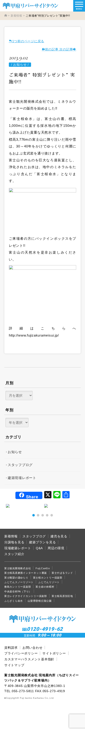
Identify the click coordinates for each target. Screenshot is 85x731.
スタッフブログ (20, 465)
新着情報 (11, 536)
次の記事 (65, 49)
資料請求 (11, 647)
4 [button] (47, 515)
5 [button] (51, 515)
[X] (47, 495)
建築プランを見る (42, 542)
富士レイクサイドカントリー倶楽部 (25, 596)
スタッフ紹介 (14, 554)
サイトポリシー (54, 653)
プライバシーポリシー (21, 653)
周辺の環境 (56, 548)
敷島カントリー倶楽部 (17, 586)
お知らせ (15, 452)
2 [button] (38, 515)
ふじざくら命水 (13, 600)
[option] (23, 506)
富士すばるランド (62, 572)
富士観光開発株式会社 (17, 568)
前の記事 (51, 49)
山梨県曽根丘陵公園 (40, 600)
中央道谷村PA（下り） (18, 591)
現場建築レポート (17, 548)
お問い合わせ (32, 647)
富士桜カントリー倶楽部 (47, 577)
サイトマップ (14, 665)
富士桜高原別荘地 (62, 596)
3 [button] (42, 515)
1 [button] (33, 515)
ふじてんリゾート (49, 582)
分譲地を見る (14, 542)
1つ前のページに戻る (28, 41)
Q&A (39, 548)
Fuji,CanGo (43, 568)
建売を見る (59, 536)
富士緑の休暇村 (45, 586)
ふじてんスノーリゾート (19, 582)
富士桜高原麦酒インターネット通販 (25, 572)
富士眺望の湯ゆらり (16, 577)
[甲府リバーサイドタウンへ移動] (5, 15)
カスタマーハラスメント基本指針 (29, 659)
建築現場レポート (22, 478)
